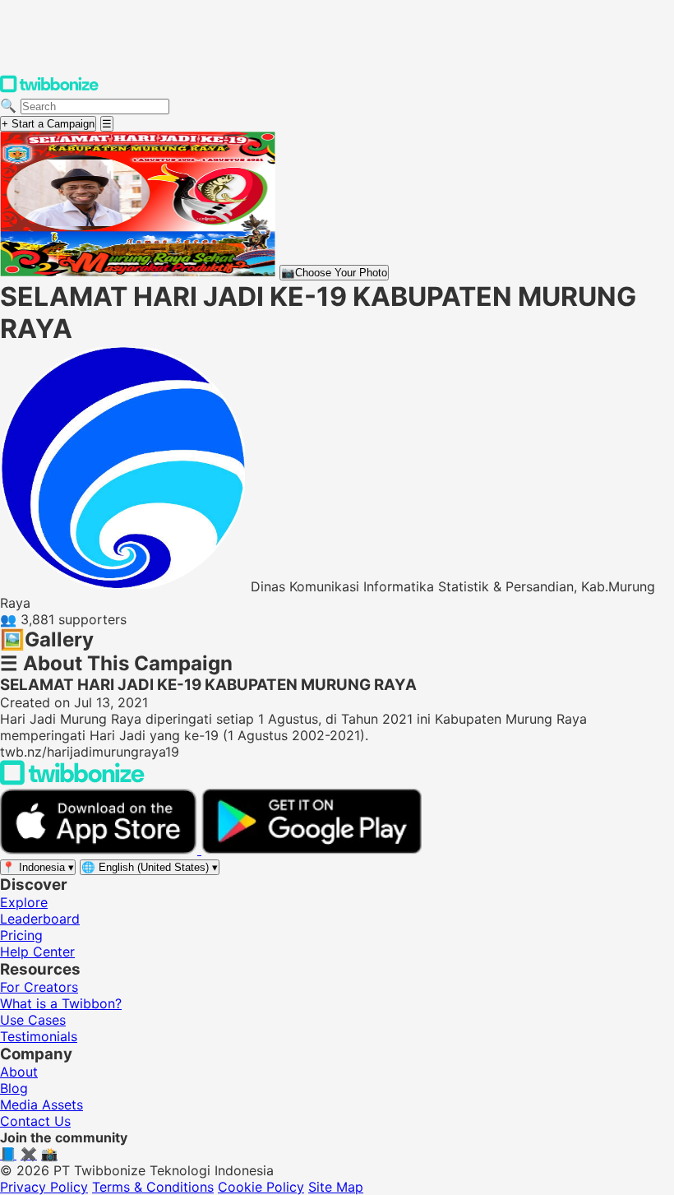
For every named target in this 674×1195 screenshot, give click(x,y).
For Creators (39, 987)
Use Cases (33, 1020)
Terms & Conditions (153, 1187)
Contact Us (35, 1121)
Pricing (21, 935)
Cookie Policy (261, 1187)
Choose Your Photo (334, 272)
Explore (24, 902)
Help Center (37, 951)
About (19, 1071)
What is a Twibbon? (61, 1003)
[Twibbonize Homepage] (49, 89)
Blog (14, 1088)
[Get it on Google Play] (311, 849)
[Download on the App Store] (100, 849)
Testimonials (38, 1036)
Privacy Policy (44, 1187)
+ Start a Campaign (48, 124)
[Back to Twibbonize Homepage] (72, 780)
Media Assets (41, 1104)
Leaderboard (40, 918)
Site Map (335, 1187)
